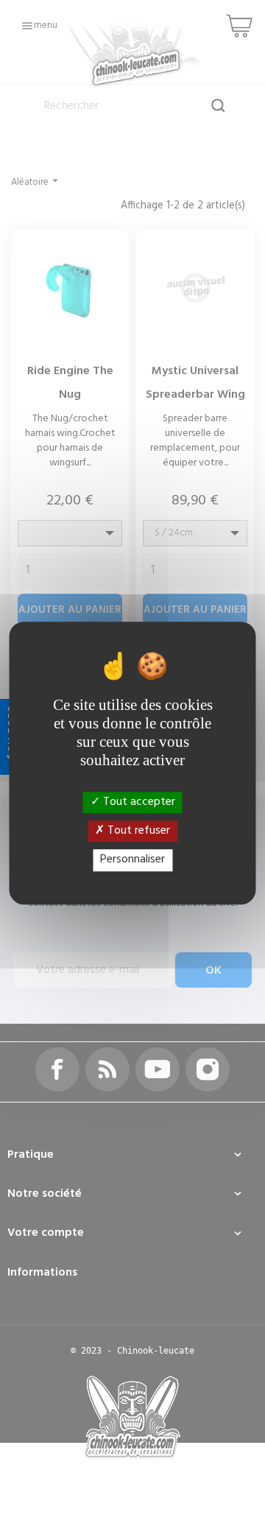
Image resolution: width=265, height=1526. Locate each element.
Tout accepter (137, 802)
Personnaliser (132, 860)
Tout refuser (137, 830)
